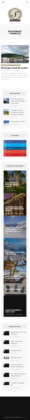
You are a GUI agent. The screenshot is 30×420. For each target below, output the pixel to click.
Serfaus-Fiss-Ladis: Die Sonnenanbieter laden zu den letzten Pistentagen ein (14, 230)
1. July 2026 (14, 117)
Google (16, 151)
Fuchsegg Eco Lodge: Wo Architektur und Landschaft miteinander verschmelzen (17, 112)
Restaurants (10, 65)
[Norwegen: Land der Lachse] (15, 54)
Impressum (23, 417)
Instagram (16, 148)
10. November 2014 (16, 346)
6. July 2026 (14, 106)
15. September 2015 (16, 337)
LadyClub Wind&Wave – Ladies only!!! (13, 311)
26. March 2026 (15, 124)
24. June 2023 (15, 360)
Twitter (16, 144)
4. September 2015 (16, 387)
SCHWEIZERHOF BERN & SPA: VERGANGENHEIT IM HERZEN (14, 208)
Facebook (16, 141)
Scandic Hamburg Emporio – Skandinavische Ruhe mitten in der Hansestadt (18, 101)
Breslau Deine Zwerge (13, 289)
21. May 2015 (14, 353)
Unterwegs (17, 65)
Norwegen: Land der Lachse (14, 68)
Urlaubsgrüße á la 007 (16, 350)
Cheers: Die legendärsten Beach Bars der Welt (14, 277)
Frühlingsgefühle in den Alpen (18, 121)
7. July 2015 (14, 378)
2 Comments (9, 292)
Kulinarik (4, 65)
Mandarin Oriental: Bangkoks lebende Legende (12, 184)
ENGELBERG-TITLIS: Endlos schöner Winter (15, 253)
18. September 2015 (16, 369)
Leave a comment (6, 70)
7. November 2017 (17, 70)
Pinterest (16, 154)
